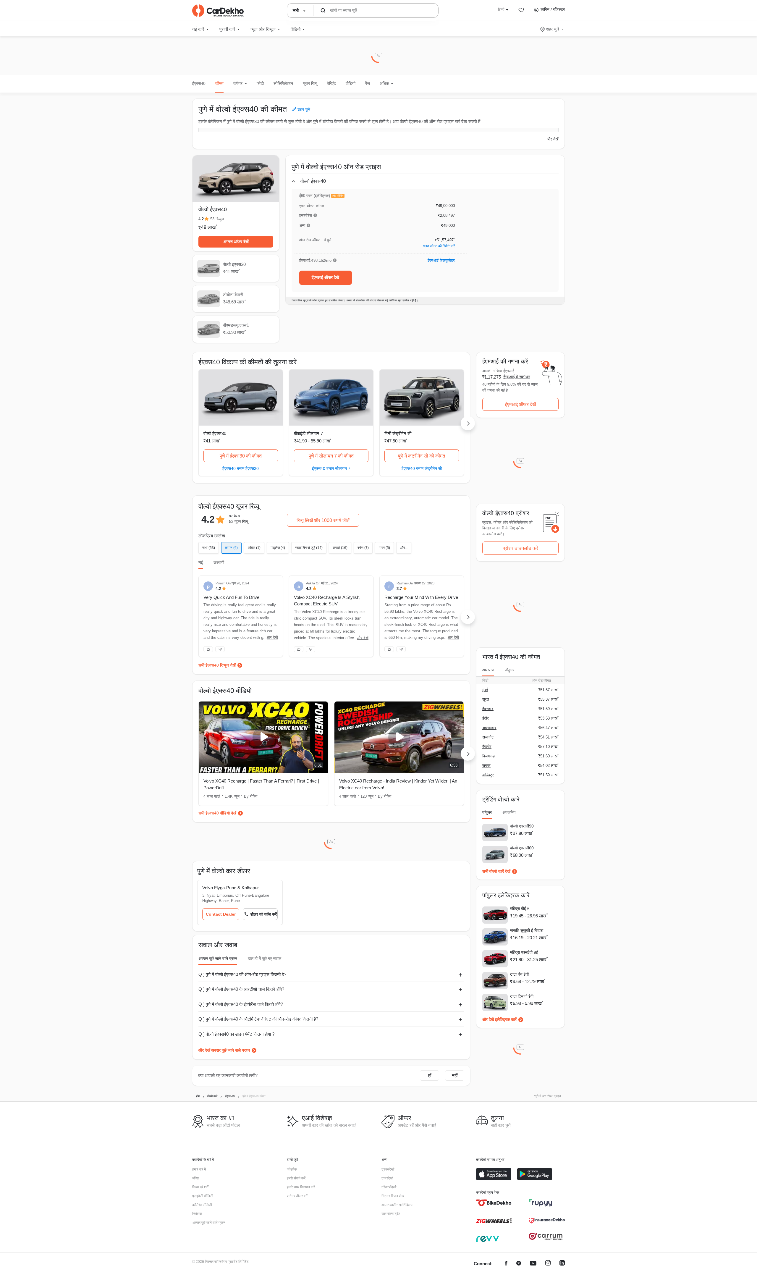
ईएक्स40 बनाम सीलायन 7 (331, 468)
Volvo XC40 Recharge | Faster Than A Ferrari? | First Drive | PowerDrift (261, 784)
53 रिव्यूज (217, 219)
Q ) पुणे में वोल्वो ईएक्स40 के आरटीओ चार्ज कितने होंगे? (241, 989)
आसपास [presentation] (488, 669)
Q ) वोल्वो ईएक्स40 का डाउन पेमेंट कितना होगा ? (236, 1034)
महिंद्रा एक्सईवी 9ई (524, 952)
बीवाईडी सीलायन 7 (308, 433)
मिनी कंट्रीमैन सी (397, 433)
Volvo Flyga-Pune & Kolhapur (230, 887)
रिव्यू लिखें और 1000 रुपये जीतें (323, 520)
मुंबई (485, 690)
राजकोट (488, 737)
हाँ (429, 1075)
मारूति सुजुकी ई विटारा (526, 930)
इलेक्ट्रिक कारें (506, 1019)
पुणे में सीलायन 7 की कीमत (331, 455)
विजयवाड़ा (489, 756)
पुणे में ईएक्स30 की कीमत (241, 455)
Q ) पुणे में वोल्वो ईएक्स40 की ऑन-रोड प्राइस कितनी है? (242, 974)
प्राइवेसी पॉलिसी (202, 1196)
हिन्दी (501, 9)
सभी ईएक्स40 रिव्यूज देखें (217, 665)
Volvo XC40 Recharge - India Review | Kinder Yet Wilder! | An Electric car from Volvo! (398, 784)
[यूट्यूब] (533, 1264)
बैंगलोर (486, 746)
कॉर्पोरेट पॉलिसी (202, 1205)
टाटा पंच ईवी (519, 974)
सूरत (485, 699)
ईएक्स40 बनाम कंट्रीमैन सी (422, 468)
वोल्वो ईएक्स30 (214, 433)
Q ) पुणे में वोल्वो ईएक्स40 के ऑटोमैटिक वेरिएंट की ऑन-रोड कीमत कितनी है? (258, 1019)
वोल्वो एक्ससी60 (522, 848)
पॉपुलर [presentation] (509, 669)
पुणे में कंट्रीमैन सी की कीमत (421, 455)
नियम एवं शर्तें (200, 1187)
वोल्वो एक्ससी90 (522, 826)
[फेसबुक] (506, 1264)
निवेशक (197, 1214)
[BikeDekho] (494, 1202)
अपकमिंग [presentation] (508, 812)
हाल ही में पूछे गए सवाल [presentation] (264, 958)
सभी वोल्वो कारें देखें (496, 871)
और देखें (553, 139)
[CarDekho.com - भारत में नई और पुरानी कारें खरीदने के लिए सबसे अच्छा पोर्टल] (218, 10)
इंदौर (485, 718)
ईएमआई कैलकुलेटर (441, 260)
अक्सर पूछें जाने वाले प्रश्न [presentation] (217, 958)
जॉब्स (195, 1178)
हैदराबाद (488, 709)
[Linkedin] (562, 1264)
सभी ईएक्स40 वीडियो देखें (217, 813)
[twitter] (518, 1264)
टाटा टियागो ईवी (521, 996)
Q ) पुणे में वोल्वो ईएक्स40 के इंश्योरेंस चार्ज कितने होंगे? (240, 1004)
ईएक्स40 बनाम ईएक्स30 (240, 468)
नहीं (454, 1075)
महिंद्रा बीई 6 (520, 908)
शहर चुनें (552, 29)
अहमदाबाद (489, 727)
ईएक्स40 (199, 83)
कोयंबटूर (488, 775)
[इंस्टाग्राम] (548, 1264)
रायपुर (486, 765)
